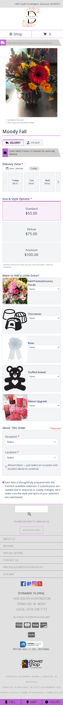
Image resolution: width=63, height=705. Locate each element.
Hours (54, 702)
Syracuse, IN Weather (15, 687)
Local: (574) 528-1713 (31, 609)
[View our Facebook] (23, 585)
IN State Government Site (45, 687)
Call (11, 702)
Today (34, 168)
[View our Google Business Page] (28, 585)
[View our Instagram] (34, 585)
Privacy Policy (9, 692)
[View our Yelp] (39, 585)
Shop (18, 33)
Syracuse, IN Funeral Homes (23, 676)
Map (33, 702)
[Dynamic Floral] (31, 26)
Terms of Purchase (32, 692)
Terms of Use (54, 692)
